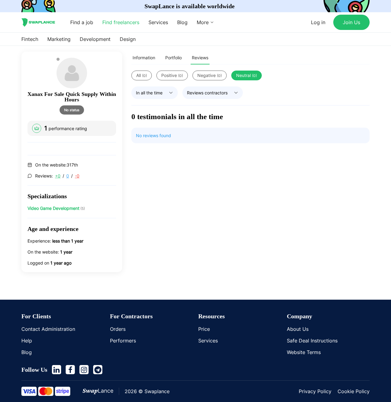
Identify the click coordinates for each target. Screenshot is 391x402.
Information (144, 57)
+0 (57, 175)
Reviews (200, 57)
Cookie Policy (354, 391)
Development (95, 39)
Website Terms (304, 352)
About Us (298, 329)
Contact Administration (48, 329)
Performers (123, 341)
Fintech (29, 39)
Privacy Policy (315, 391)
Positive (172, 75)
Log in (318, 22)
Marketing (59, 39)
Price (204, 329)
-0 (77, 175)
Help (26, 341)
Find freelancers (120, 22)
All (141, 75)
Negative (209, 75)
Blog (182, 22)
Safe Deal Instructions (312, 341)
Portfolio (173, 57)
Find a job (81, 22)
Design (128, 39)
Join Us (351, 22)
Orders (118, 329)
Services (158, 22)
